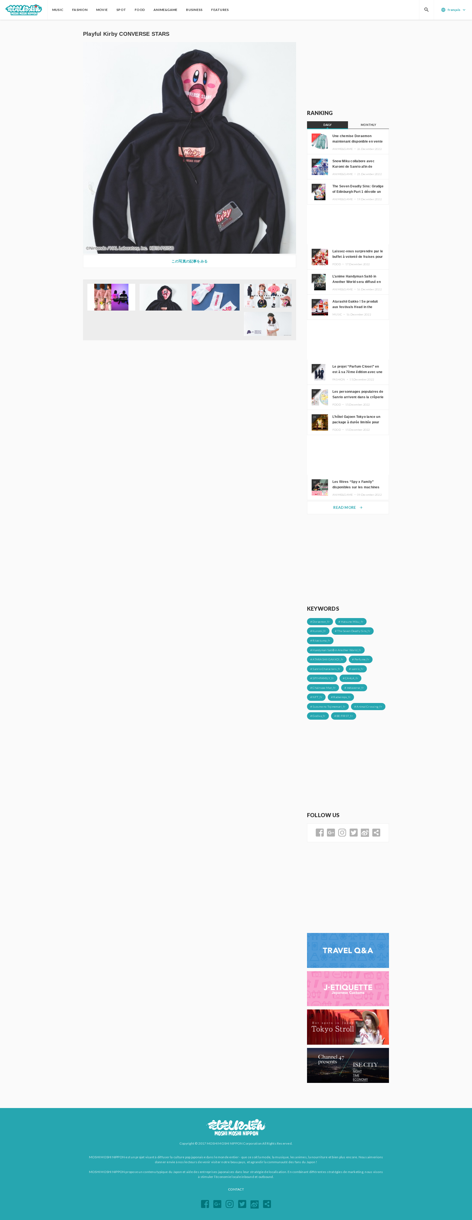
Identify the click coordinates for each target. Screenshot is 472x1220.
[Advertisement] (348, 65)
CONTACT (236, 1189)
